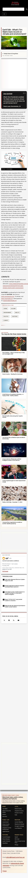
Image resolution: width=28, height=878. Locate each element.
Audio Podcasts (6, 841)
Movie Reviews (6, 839)
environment (7, 312)
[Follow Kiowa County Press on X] (4, 620)
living (5, 308)
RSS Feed (17, 839)
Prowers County (19, 812)
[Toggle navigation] (4, 14)
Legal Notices (5, 831)
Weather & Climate (19, 824)
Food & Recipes (6, 837)
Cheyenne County (19, 810)
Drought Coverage (19, 826)
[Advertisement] (14, 74)
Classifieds (5, 843)
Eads (16, 815)
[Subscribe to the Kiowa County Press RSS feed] (13, 620)
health (17, 312)
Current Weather (19, 822)
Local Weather (18, 828)
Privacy (16, 844)
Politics (4, 814)
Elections (4, 816)
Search (16, 837)
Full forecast (5, 571)
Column (13, 308)
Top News (4, 808)
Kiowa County (18, 808)
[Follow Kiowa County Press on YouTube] (18, 620)
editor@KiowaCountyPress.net (15, 857)
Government (5, 822)
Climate (6, 320)
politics (6, 316)
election (14, 316)
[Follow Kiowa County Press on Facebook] (9, 620)
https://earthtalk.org (7, 298)
